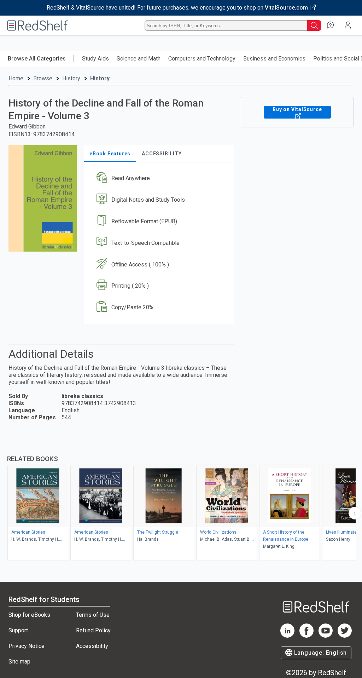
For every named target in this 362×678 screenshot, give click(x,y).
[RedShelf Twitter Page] (345, 635)
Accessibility (92, 646)
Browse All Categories (37, 58)
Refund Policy (93, 630)
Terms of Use (93, 614)
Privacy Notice (26, 646)
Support (18, 630)
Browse (42, 78)
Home (15, 78)
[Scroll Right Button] (355, 513)
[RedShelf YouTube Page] (326, 635)
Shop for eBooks (29, 614)
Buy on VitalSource (297, 109)
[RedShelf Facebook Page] (306, 635)
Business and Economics (274, 58)
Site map (19, 661)
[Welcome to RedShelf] (37, 25)
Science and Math (138, 58)
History (71, 78)
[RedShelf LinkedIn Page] (287, 635)
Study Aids (95, 58)
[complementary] (181, 500)
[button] (158, 178)
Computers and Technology (201, 58)
